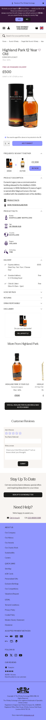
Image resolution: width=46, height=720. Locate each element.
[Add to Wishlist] (39, 50)
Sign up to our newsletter (23, 495)
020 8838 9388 (34, 518)
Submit (23, 464)
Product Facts (10, 211)
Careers (8, 558)
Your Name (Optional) (11, 437)
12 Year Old (15, 226)
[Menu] (3, 27)
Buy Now (35, 168)
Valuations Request (12, 594)
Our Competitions (11, 589)
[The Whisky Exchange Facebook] (6, 655)
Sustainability (10, 553)
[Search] (4, 35)
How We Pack (10, 292)
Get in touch (15, 518)
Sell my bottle (23, 333)
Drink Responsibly (12, 303)
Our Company (10, 533)
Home (4, 41)
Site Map (8, 569)
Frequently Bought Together (17, 153)
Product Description (13, 178)
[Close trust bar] (43, 3)
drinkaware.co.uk (28, 715)
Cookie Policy (10, 615)
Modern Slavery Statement (14, 620)
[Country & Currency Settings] (41, 27)
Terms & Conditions (12, 605)
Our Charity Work (11, 548)
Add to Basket (27, 143)
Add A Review (9, 430)
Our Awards (9, 543)
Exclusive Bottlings (11, 584)
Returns (7, 298)
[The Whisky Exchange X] (11, 655)
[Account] (8, 27)
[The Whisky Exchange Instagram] (15, 655)
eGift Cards (9, 574)
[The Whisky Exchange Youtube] (20, 655)
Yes (19, 19)
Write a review (9, 446)
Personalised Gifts (11, 579)
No (27, 19)
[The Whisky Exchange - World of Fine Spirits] (22, 28)
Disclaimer (8, 309)
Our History (9, 538)
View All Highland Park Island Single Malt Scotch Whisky (23, 406)
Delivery (7, 260)
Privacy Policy (10, 610)
